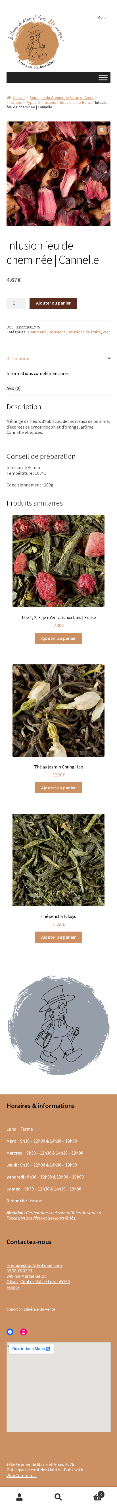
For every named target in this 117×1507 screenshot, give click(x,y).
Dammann (37, 331)
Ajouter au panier (53, 303)
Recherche (58, 1497)
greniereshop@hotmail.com (34, 1265)
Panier (90, 1492)
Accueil (19, 97)
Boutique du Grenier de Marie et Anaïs (62, 97)
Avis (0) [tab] (13, 388)
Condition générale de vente (31, 1309)
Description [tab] (18, 358)
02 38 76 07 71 (20, 1270)
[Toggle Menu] (103, 77)
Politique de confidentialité (33, 1469)
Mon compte (19, 1497)
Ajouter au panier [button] (58, 638)
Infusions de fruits (75, 102)
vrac (106, 331)
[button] (101, 130)
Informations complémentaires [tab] (38, 373)
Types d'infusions (41, 102)
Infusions (14, 102)
